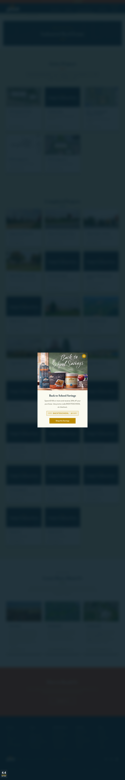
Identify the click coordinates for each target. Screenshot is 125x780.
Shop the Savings (62, 421)
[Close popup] (84, 356)
